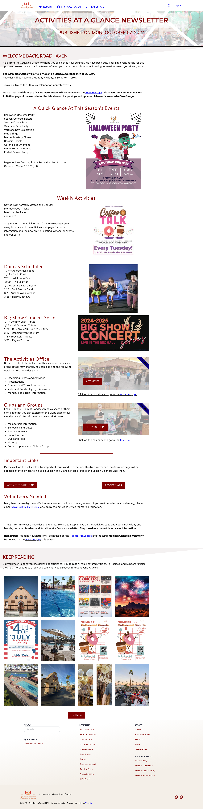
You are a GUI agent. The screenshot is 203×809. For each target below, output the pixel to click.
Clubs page (126, 439)
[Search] (169, 5)
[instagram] (181, 797)
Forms (82, 759)
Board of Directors (88, 734)
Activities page (128, 394)
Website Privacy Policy (144, 775)
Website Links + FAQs (34, 743)
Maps (137, 744)
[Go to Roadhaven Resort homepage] (26, 5)
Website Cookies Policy (145, 770)
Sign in (178, 5)
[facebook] (176, 797)
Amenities (139, 729)
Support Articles (87, 774)
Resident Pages (86, 769)
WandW (88, 803)
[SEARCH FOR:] (42, 729)
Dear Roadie (85, 754)
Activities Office (86, 729)
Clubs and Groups (87, 744)
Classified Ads (86, 739)
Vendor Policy (141, 760)
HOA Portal (85, 779)
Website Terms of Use (144, 765)
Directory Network (88, 764)
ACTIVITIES (92, 381)
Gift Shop (139, 739)
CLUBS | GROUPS (95, 426)
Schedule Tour (141, 749)
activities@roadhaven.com (25, 506)
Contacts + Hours (142, 734)
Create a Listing (86, 749)
